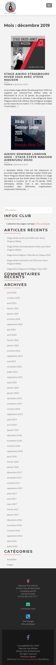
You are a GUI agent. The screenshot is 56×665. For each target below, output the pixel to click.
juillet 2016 (12, 546)
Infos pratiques (43, 223)
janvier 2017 (13, 514)
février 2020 (13, 387)
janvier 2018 (13, 467)
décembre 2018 (14, 435)
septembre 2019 (15, 414)
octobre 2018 (13, 446)
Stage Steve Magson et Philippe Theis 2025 (27, 268)
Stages (10, 564)
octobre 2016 (13, 530)
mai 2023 (11, 361)
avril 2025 (11, 303)
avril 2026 (11, 292)
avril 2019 (11, 424)
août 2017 (12, 493)
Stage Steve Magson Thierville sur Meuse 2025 (29, 255)
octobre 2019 (13, 409)
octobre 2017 (13, 483)
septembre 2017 (15, 488)
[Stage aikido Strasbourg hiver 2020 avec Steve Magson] (28, 52)
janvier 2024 (13, 345)
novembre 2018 (14, 440)
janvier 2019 (13, 430)
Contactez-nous (28, 608)
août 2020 (12, 382)
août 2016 (12, 541)
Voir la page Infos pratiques (28, 622)
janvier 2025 (13, 313)
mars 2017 (12, 504)
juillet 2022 (12, 372)
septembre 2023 (15, 356)
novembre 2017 (14, 477)
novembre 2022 (14, 366)
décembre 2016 (14, 520)
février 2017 (13, 509)
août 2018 (12, 456)
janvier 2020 (13, 393)
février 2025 (13, 308)
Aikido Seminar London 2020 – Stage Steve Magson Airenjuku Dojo (28, 157)
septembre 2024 (15, 324)
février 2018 (13, 461)
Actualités (12, 559)
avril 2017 (11, 498)
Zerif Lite (11, 659)
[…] (16, 106)
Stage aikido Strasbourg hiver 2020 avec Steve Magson (27, 76)
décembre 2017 (14, 472)
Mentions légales (28, 656)
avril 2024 (11, 335)
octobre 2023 (13, 350)
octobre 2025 (13, 298)
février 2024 (13, 340)
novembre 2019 (14, 403)
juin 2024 (11, 329)
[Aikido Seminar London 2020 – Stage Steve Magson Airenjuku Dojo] (28, 132)
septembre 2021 (15, 377)
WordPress (43, 659)
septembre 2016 (15, 535)
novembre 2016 (14, 525)
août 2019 (12, 419)
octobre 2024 (13, 319)
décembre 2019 (14, 398)
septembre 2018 (15, 451)
